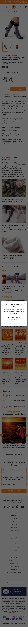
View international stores (14, 318)
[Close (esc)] (25, 303)
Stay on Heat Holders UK (14, 323)
